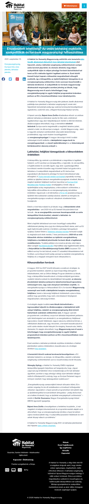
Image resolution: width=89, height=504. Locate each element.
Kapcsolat (17, 460)
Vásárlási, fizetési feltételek (18, 452)
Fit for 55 (63, 193)
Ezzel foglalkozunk (65, 445)
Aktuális (65, 450)
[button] (70, 5)
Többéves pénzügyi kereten (58, 232)
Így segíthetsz (66, 448)
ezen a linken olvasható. (47, 426)
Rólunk (66, 442)
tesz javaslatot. (40, 349)
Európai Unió (10, 67)
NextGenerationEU (46, 246)
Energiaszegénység (12, 64)
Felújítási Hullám (45, 185)
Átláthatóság (28, 460)
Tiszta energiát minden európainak (51, 177)
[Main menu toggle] (84, 5)
